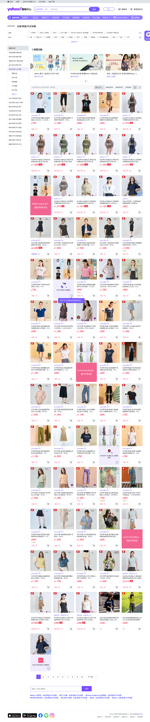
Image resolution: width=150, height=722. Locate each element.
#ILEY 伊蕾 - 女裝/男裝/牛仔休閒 (71, 695)
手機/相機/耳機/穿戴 (15, 52)
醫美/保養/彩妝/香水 (15, 107)
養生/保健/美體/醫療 (15, 119)
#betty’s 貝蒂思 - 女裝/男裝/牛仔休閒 (43, 695)
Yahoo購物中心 (19, 9)
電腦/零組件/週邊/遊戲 (16, 61)
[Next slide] (49, 102)
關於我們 (108, 717)
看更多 (105, 17)
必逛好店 (86, 17)
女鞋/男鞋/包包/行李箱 (16, 102)
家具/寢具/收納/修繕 (15, 132)
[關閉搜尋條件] (46, 9)
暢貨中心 (45, 17)
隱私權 (132, 717)
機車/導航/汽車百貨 (15, 140)
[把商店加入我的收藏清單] (71, 296)
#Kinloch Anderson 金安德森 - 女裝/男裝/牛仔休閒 (104, 695)
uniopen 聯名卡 (123, 17)
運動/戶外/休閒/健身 (15, 136)
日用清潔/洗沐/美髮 (15, 111)
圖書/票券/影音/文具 (15, 144)
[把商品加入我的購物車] (48, 129)
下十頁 (90, 677)
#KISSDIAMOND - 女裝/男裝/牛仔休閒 (44, 697)
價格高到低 (119, 87)
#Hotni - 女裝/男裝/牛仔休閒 (122, 697)
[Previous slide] (31, 102)
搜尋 (86, 688)
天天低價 (65, 17)
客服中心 (100, 717)
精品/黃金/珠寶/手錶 (15, 65)
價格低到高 (109, 87)
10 (82, 677)
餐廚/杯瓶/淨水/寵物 (15, 127)
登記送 (35, 17)
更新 (140, 714)
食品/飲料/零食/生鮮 (15, 115)
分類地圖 (140, 717)
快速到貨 (55, 17)
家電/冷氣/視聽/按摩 (15, 57)
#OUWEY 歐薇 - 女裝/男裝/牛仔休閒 (74, 697)
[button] (31, 66)
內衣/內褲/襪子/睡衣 (15, 98)
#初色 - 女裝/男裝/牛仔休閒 (99, 697)
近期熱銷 (128, 87)
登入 (108, 9)
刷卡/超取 (96, 17)
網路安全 (125, 717)
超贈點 (137, 17)
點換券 (25, 17)
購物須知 (116, 717)
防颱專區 (76, 17)
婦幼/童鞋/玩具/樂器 (15, 123)
